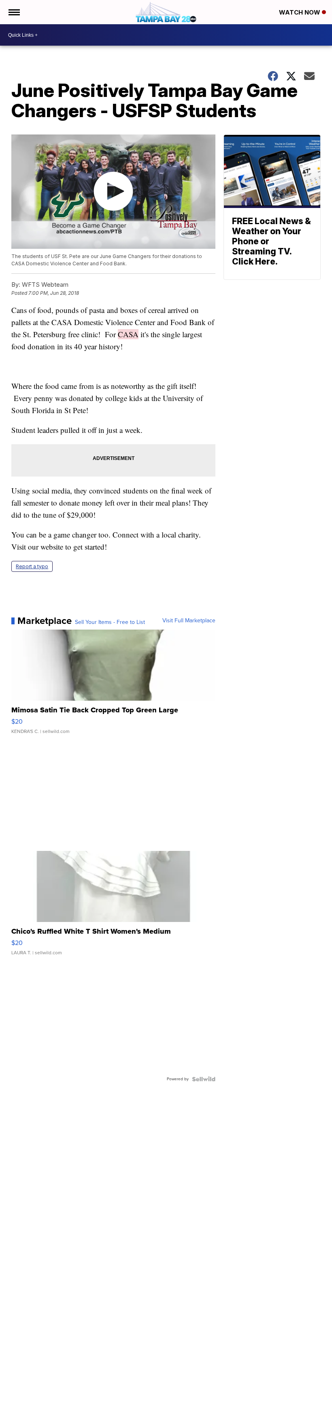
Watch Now (300, 12)
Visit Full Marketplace (188, 621)
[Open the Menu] (13, 12)
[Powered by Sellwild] (203, 1079)
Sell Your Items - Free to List (110, 622)
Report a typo (32, 566)
